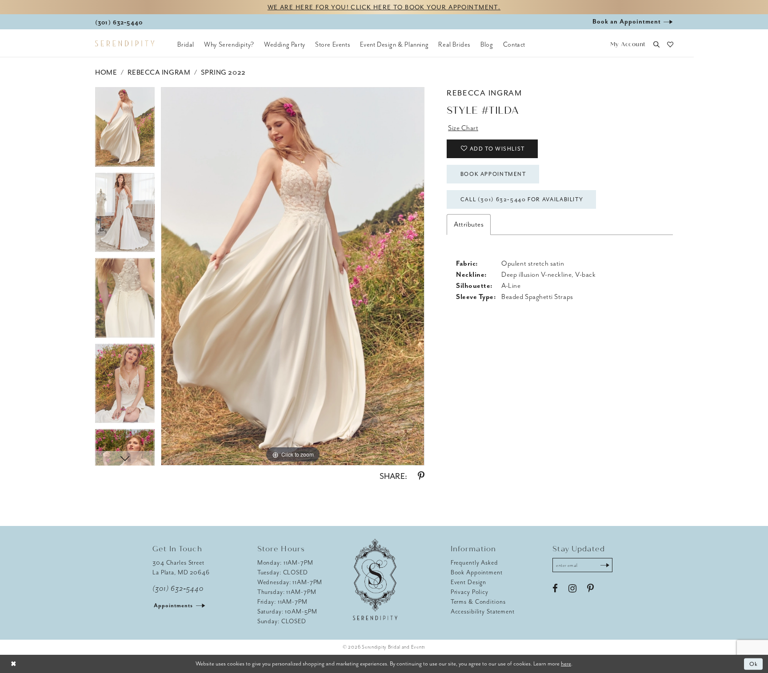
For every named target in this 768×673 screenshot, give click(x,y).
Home (106, 72)
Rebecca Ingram (159, 72)
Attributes (469, 224)
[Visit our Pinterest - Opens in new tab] (590, 588)
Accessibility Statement (483, 611)
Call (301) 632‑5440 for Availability (522, 199)
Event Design (469, 582)
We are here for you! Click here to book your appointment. (384, 7)
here (566, 663)
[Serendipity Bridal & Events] (124, 43)
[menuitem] (185, 44)
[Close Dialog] (13, 664)
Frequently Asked (474, 562)
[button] (627, 44)
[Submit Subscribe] (604, 565)
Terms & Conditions (478, 601)
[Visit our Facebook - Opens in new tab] (555, 588)
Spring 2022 (223, 72)
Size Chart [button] (463, 127)
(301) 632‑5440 (178, 588)
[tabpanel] (125, 130)
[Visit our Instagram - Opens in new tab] (572, 588)
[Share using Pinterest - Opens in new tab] (421, 476)
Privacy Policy (469, 592)
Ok (754, 664)
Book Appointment (493, 174)
